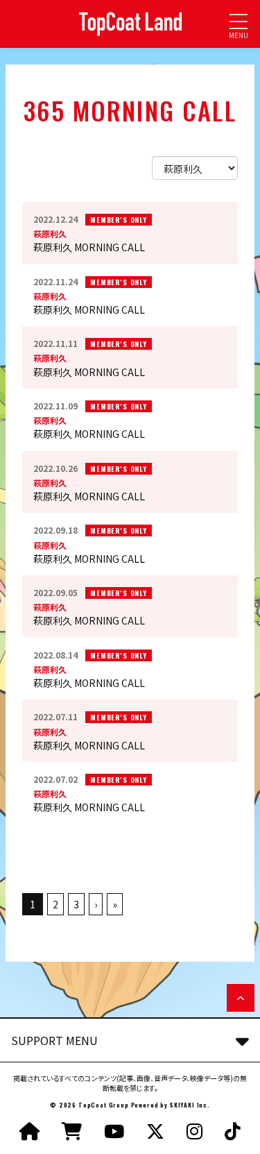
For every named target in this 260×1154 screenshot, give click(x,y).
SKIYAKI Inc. (190, 1105)
